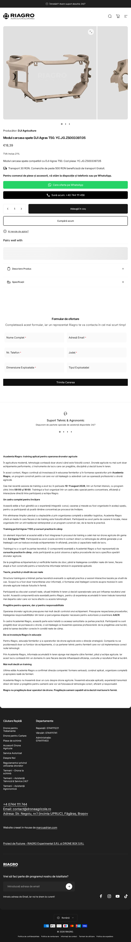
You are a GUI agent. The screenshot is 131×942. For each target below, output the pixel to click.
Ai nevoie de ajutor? (18, 231)
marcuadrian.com (46, 827)
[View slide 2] (64, 432)
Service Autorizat (12, 753)
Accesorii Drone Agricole (12, 747)
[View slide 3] (67, 432)
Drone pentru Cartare (14, 735)
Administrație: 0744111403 (43, 739)
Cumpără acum (65, 220)
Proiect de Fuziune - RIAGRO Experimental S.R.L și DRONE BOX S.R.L (43, 843)
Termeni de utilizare (87, 936)
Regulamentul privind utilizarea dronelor (15, 764)
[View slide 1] (60, 432)
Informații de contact (69, 936)
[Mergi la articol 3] (69, 124)
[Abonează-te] (69, 886)
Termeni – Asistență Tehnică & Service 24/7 (15, 780)
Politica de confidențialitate (28, 936)
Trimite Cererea (65, 382)
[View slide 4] (71, 432)
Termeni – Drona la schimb (13, 772)
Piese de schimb (12, 740)
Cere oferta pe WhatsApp (68, 184)
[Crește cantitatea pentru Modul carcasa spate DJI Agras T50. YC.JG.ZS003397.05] (22, 208)
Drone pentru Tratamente (10, 729)
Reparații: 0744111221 (47, 728)
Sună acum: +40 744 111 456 (68, 195)
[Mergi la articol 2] (65, 124)
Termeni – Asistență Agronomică (14, 787)
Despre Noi (9, 758)
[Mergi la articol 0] (62, 124)
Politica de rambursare (50, 936)
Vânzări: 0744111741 (46, 732)
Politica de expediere (104, 936)
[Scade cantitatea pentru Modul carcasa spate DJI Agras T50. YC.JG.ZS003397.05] (7, 208)
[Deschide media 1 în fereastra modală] (91, 32)
